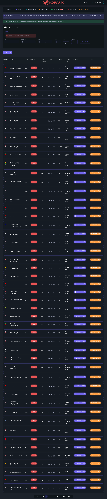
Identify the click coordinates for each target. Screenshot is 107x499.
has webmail (65, 40)
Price (60, 59)
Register (99, 2)
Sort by (6, 52)
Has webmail (44, 60)
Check (76, 59)
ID (5, 39)
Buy (92, 59)
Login (87, 2)
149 (69, 496)
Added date (68, 60)
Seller (56, 39)
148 (64, 496)
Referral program (84, 9)
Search (86, 41)
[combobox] (66, 43)
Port (27, 59)
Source (73, 39)
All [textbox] (65, 43)
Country (23, 39)
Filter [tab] (6, 31)
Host (39, 39)
